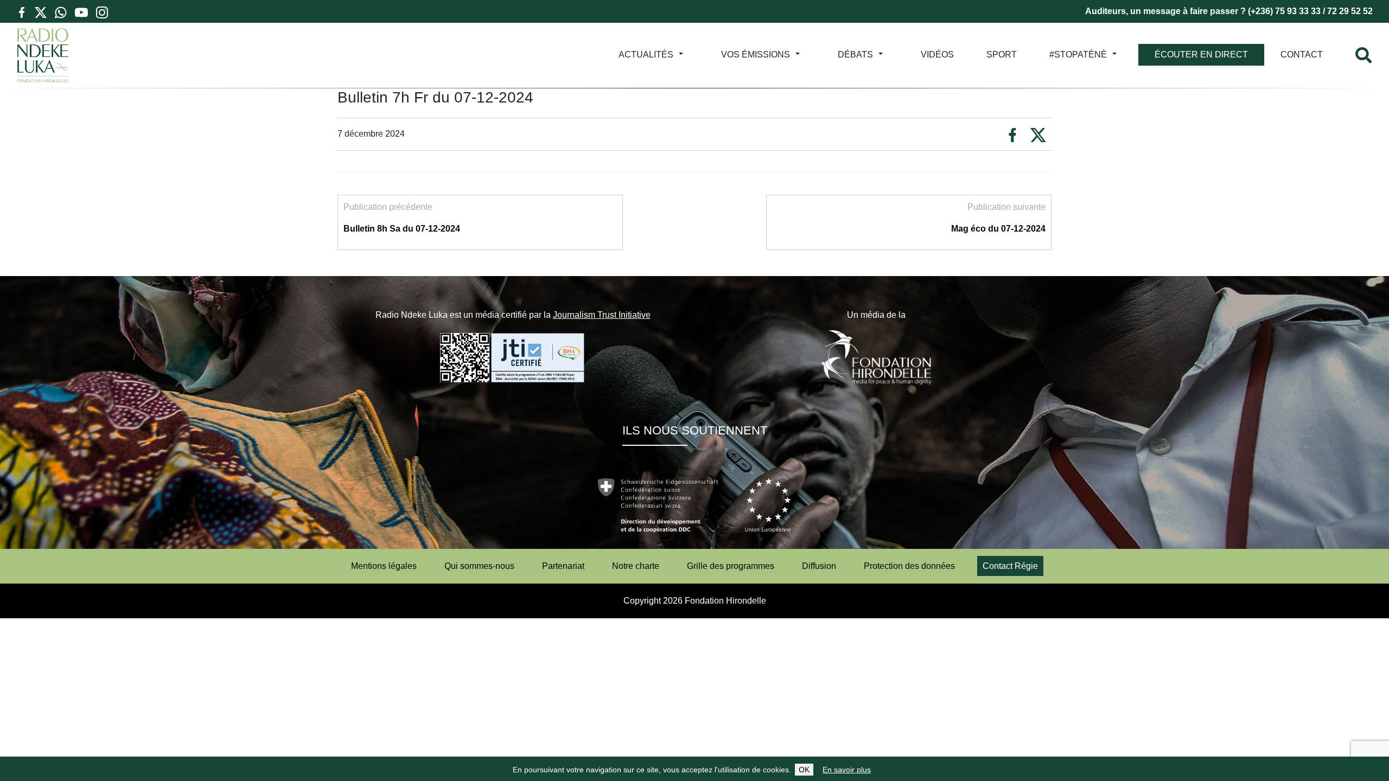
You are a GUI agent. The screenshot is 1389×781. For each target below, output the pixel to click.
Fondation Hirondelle (725, 600)
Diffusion (819, 566)
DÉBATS (855, 54)
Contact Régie (1010, 566)
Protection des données (909, 566)
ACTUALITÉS (646, 54)
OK (804, 769)
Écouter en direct (1201, 54)
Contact (1301, 54)
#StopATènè (1078, 54)
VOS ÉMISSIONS (755, 54)
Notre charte (635, 566)
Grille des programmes (730, 566)
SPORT (1001, 54)
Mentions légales (384, 566)
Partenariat (563, 566)
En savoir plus (847, 769)
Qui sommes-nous (479, 566)
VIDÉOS (937, 54)
